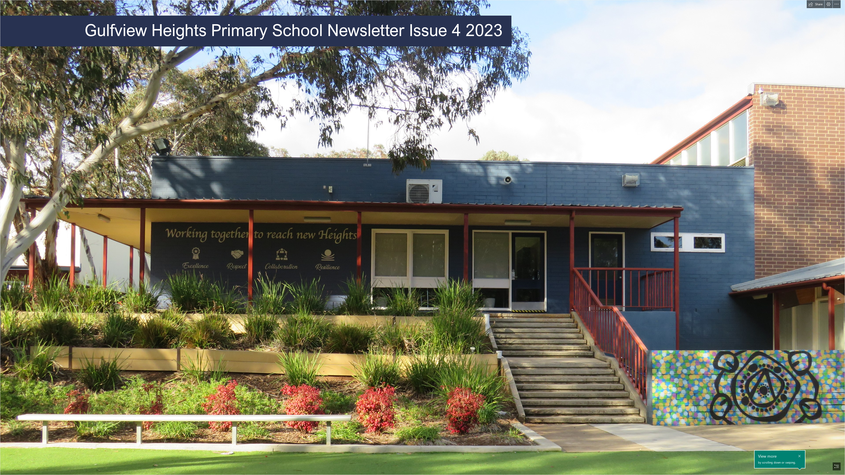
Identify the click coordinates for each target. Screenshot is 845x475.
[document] (422, 237)
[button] (815, 4)
